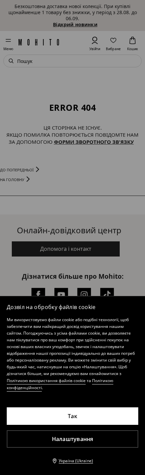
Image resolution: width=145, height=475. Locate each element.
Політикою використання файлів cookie (46, 380)
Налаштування (72, 439)
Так (72, 416)
